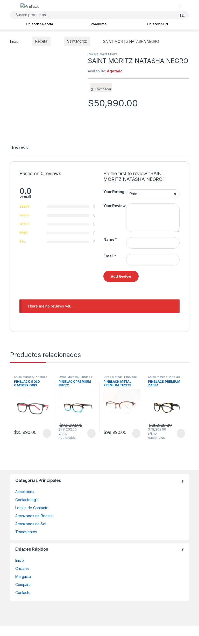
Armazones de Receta (34, 516)
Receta (41, 41)
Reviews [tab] (19, 147)
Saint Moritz (77, 41)
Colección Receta (39, 24)
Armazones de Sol (30, 524)
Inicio (14, 41)
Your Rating (113, 191)
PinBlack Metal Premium (120, 378)
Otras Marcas (23, 377)
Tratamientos (26, 532)
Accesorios (24, 491)
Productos (98, 24)
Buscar (182, 15)
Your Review (114, 205)
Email (109, 256)
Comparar (23, 584)
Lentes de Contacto (31, 507)
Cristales (22, 568)
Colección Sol (157, 24)
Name (110, 239)
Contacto (23, 592)
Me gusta (23, 576)
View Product (44, 433)
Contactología (27, 499)
